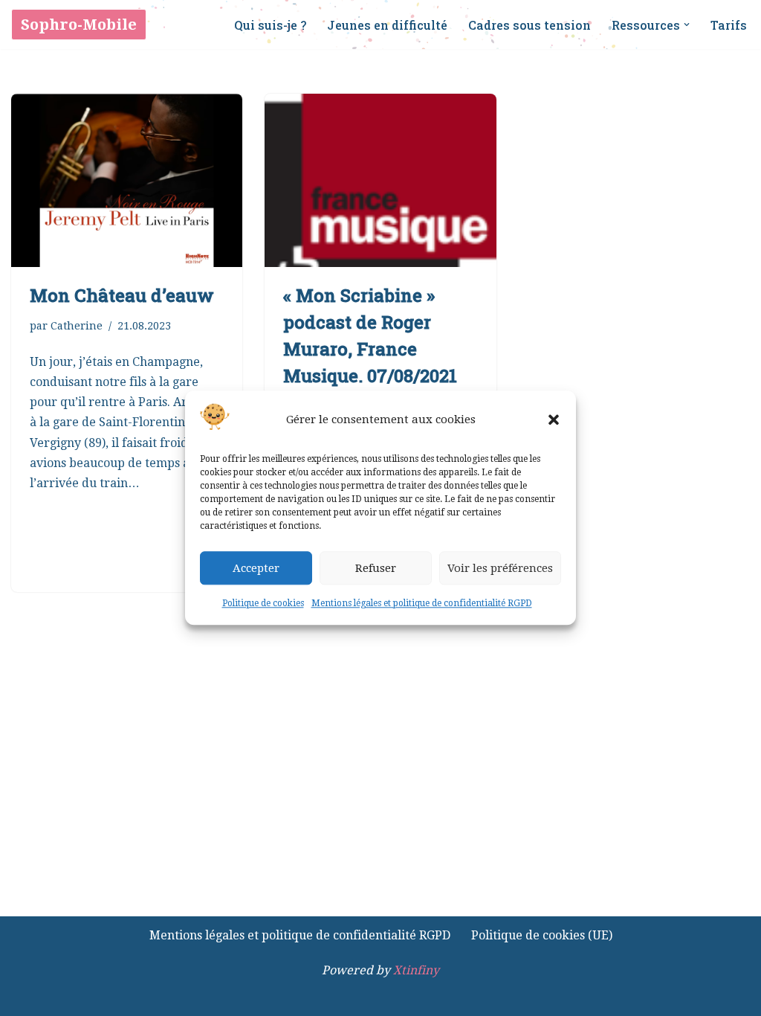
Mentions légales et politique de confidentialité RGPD (421, 604)
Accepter (256, 568)
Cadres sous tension (529, 25)
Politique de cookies (263, 604)
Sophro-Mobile (79, 24)
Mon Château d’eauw (122, 295)
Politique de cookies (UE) (541, 935)
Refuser (375, 568)
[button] (553, 419)
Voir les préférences (500, 568)
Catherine (77, 326)
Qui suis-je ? (270, 25)
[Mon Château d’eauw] (126, 180)
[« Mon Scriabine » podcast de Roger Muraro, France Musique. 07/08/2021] (380, 180)
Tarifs (728, 25)
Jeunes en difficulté (387, 25)
